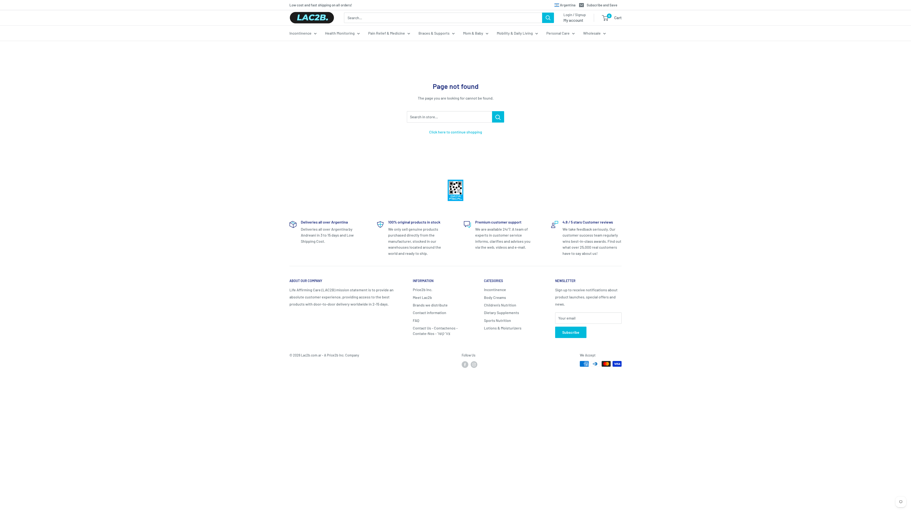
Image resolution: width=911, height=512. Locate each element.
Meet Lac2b (422, 297)
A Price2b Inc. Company (341, 355)
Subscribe (570, 332)
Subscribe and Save (602, 5)
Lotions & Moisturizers (502, 328)
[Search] (548, 18)
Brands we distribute (430, 305)
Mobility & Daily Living (515, 33)
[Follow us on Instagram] (474, 364)
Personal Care (558, 33)
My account (573, 20)
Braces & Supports (434, 33)
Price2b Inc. (422, 289)
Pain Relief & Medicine (386, 33)
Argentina (567, 5)
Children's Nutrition (500, 305)
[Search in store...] (498, 117)
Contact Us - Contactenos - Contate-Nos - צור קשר (435, 330)
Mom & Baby (473, 33)
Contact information (429, 312)
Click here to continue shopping (455, 132)
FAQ (416, 320)
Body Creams (495, 297)
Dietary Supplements (501, 312)
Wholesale (592, 33)
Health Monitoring (340, 33)
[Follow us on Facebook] (465, 364)
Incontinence (300, 33)
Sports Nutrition (497, 320)
